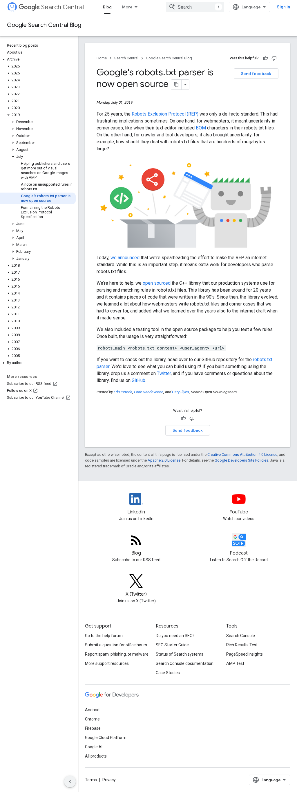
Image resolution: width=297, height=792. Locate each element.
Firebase (93, 728)
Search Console (240, 635)
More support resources (107, 663)
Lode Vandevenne (148, 392)
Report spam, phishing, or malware (116, 654)
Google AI (93, 747)
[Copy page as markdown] (176, 84)
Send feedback (256, 73)
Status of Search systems (179, 654)
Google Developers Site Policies (241, 460)
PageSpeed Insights (244, 654)
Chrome (92, 719)
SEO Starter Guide (172, 645)
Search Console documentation (184, 663)
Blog (107, 7)
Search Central (62, 7)
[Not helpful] (274, 58)
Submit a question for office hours (116, 645)
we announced (125, 257)
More (127, 7)
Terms (91, 780)
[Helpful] (265, 58)
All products (96, 756)
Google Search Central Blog (44, 25)
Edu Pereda (123, 392)
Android (92, 709)
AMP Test (235, 663)
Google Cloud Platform (105, 737)
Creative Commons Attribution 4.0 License (242, 454)
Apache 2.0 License (164, 460)
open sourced (157, 283)
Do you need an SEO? (175, 635)
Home (102, 58)
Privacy (109, 780)
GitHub (138, 380)
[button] (38, 59)
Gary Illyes (180, 392)
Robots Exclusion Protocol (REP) (165, 114)
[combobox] (195, 7)
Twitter (164, 373)
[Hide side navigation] (70, 781)
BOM (201, 128)
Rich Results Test (242, 645)
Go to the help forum (104, 635)
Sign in (283, 7)
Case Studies (168, 672)
